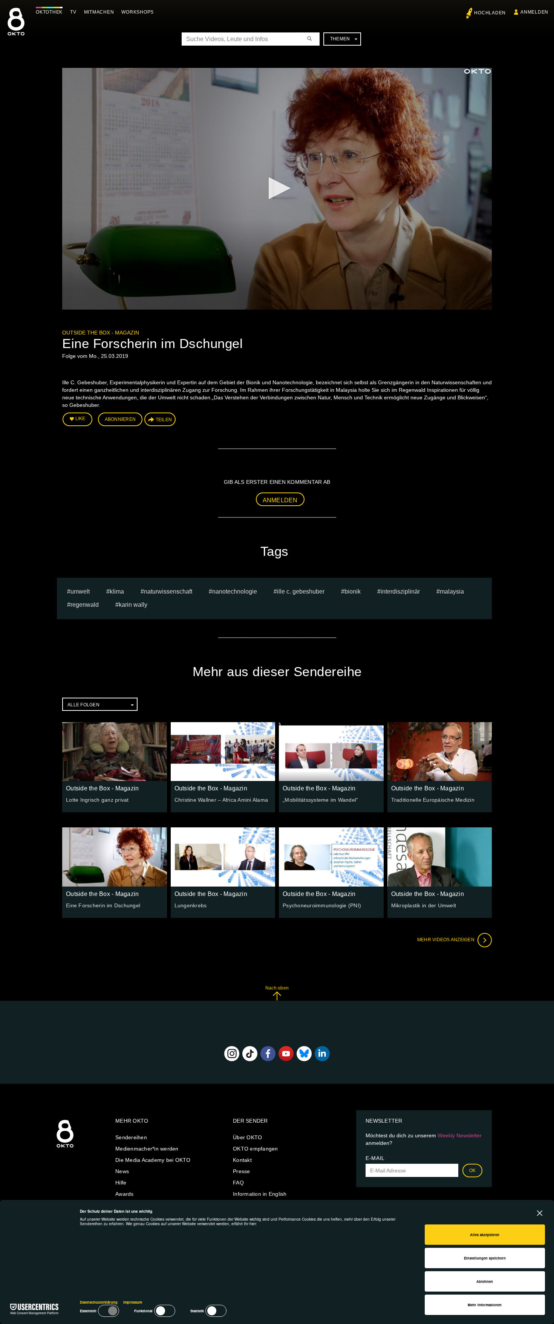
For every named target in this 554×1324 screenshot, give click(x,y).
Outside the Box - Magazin (100, 333)
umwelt (80, 591)
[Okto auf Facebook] (267, 1053)
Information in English (260, 1194)
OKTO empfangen (255, 1149)
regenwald (84, 604)
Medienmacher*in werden (147, 1149)
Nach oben (277, 988)
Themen (340, 38)
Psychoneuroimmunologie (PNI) (322, 905)
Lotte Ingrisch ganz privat (97, 800)
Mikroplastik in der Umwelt (423, 905)
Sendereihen (131, 1137)
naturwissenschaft (168, 591)
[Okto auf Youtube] (286, 1053)
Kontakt (242, 1160)
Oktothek (49, 12)
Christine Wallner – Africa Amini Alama (221, 800)
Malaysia (452, 591)
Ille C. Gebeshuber (300, 591)
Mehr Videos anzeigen (446, 939)
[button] (277, 188)
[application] (277, 189)
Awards (124, 1194)
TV (73, 12)
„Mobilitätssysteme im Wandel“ (320, 800)
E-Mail (375, 1158)
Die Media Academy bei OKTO (153, 1160)
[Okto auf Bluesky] (304, 1053)
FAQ (238, 1183)
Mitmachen (99, 12)
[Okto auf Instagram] (231, 1053)
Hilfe (120, 1183)
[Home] (65, 1148)
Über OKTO (247, 1137)
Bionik (352, 591)
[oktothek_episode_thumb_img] (114, 751)
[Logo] (477, 71)
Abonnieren (120, 419)
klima (117, 591)
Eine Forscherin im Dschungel (103, 905)
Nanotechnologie (234, 591)
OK (472, 1170)
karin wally (133, 604)
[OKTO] (16, 28)
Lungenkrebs (190, 905)
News (122, 1171)
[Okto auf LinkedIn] (322, 1053)
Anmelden (280, 500)
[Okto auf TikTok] (249, 1053)
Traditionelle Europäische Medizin (432, 800)
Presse (241, 1171)
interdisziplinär (400, 591)
